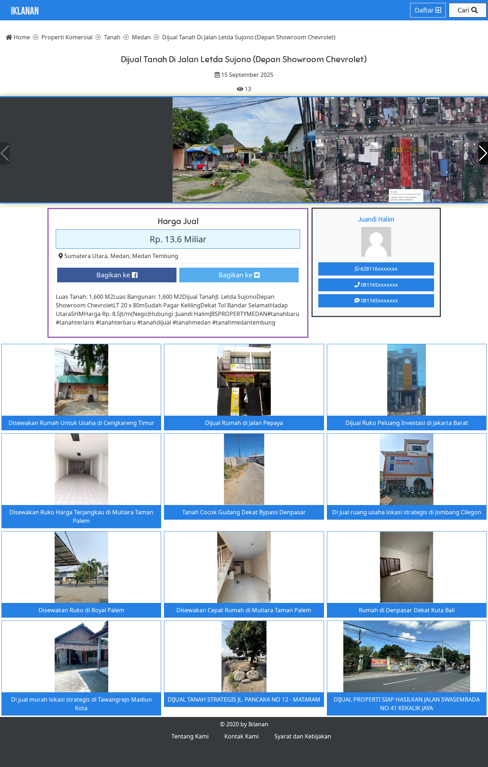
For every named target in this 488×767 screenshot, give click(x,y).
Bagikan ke (114, 275)
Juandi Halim (376, 219)
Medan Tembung (155, 256)
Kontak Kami (241, 736)
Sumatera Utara (86, 256)
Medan (119, 256)
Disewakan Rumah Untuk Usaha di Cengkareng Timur (81, 423)
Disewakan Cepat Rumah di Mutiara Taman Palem (243, 610)
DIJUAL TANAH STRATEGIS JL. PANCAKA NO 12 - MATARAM (244, 699)
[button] (483, 153)
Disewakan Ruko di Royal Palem (81, 610)
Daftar (425, 10)
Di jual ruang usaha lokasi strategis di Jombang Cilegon (406, 512)
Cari (464, 10)
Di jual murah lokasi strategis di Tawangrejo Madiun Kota (81, 704)
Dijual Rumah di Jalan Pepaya (244, 423)
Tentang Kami (190, 736)
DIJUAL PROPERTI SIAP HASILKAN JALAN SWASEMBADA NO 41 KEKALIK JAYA (407, 704)
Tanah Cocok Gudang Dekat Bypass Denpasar (244, 512)
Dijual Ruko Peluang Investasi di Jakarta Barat (406, 423)
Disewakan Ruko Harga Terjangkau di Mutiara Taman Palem (81, 516)
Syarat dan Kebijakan (302, 736)
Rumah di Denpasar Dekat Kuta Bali (407, 610)
